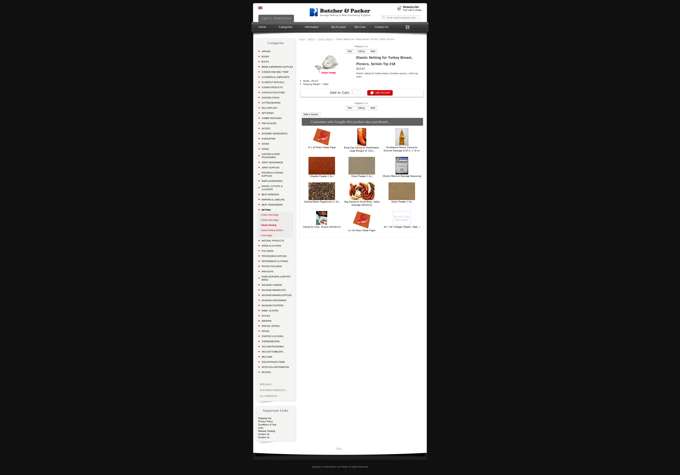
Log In (265, 18)
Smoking (266, 320)
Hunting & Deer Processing (271, 155)
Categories (285, 27)
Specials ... (267, 384)
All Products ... (270, 396)
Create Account (282, 18)
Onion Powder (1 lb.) (361, 176)
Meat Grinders (270, 194)
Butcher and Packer (338, 466)
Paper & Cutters (271, 245)
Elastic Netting (325, 39)
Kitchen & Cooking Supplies (272, 174)
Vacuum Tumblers (272, 351)
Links (261, 427)
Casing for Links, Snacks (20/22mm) (322, 226)
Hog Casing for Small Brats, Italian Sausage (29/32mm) (362, 203)
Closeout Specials (273, 82)
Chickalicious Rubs (273, 92)
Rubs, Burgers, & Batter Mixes (276, 278)
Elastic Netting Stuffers (272, 230)
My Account (338, 27)
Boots (265, 61)
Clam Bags (267, 235)
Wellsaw (267, 356)
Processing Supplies (274, 255)
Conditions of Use (267, 424)
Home (262, 27)
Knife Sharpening (272, 180)
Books (265, 56)
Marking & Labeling (273, 199)
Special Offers (271, 325)
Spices (265, 330)
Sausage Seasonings (274, 300)
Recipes (266, 372)
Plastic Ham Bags (270, 219)
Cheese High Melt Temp (275, 71)
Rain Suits (267, 271)
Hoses (265, 148)
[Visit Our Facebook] (407, 27)
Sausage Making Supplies (277, 295)
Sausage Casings (272, 284)
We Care (360, 27)
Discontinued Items (273, 361)
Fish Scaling (269, 123)
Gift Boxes (268, 112)
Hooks (265, 143)
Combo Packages (272, 118)
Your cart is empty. (412, 10)
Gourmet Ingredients (274, 133)
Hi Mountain (268, 138)
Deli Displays (269, 107)
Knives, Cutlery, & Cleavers (272, 187)
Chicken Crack (270, 97)
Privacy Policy (265, 421)
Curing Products (272, 87)
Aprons (266, 51)
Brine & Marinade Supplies (277, 66)
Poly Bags (267, 250)
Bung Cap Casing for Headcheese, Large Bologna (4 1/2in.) (361, 149)
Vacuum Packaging (273, 346)
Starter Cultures (272, 336)
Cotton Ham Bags (270, 214)
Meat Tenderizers (272, 204)
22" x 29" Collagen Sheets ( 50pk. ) (402, 226)
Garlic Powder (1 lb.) (401, 201)
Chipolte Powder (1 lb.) (321, 176)
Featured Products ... (274, 390)
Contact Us (382, 27)
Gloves (266, 128)
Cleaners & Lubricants (275, 76)
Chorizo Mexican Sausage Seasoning (402, 176)
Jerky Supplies (270, 167)
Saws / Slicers (270, 310)
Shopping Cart (411, 6)
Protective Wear (272, 266)
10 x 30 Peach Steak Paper (322, 147)
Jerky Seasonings (272, 162)
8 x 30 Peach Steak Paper (361, 230)
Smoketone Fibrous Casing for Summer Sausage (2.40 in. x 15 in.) (402, 149)
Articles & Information (275, 366)
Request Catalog (266, 431)
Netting (311, 39)
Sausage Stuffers (273, 305)
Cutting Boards (271, 102)
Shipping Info (264, 418)
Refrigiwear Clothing (275, 261)
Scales (266, 315)
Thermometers (271, 341)
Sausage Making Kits (274, 289)
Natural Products (273, 240)
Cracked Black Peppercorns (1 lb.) (321, 201)
